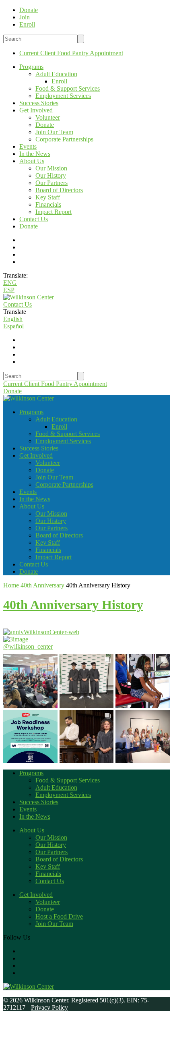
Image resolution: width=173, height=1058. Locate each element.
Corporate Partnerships (64, 139)
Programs (31, 66)
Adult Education (56, 74)
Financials (48, 204)
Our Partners (51, 182)
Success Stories (38, 103)
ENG (10, 282)
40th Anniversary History (73, 604)
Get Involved (36, 110)
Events (28, 146)
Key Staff (47, 197)
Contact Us (33, 219)
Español (13, 326)
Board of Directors (59, 190)
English (13, 318)
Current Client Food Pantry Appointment (71, 53)
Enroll (59, 81)
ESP (8, 289)
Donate (44, 124)
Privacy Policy (49, 1007)
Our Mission (51, 168)
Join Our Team (54, 132)
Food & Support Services (67, 88)
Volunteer (47, 117)
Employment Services (63, 95)
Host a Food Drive (59, 916)
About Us (31, 161)
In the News (34, 153)
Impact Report (53, 211)
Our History (50, 175)
